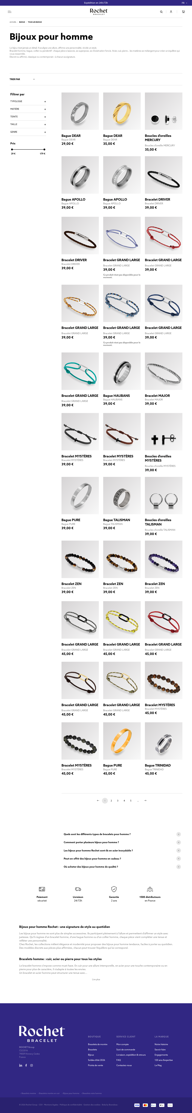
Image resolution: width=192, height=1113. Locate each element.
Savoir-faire (160, 1049)
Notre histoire (161, 1044)
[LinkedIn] (20, 1065)
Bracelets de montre (97, 1044)
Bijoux (91, 1054)
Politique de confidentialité (71, 1105)
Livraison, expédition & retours (131, 1054)
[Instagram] (31, 1065)
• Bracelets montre (28, 1093)
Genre (13, 132)
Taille (13, 124)
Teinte (14, 116)
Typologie (16, 101)
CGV (41, 1105)
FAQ (118, 1060)
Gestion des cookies (92, 1105)
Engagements (161, 1054)
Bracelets (92, 1049)
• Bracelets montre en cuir (49, 1093)
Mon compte (122, 1044)
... (138, 800)
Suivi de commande (125, 1049)
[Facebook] (26, 1065)
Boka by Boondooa (109, 1105)
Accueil (13, 22)
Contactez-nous (124, 1065)
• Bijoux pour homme (70, 1093)
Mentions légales (51, 1105)
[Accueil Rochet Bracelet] (99, 12)
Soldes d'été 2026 (96, 1060)
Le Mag (158, 1065)
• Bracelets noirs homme (91, 1093)
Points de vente (95, 1065)
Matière (14, 109)
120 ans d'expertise (164, 1060)
